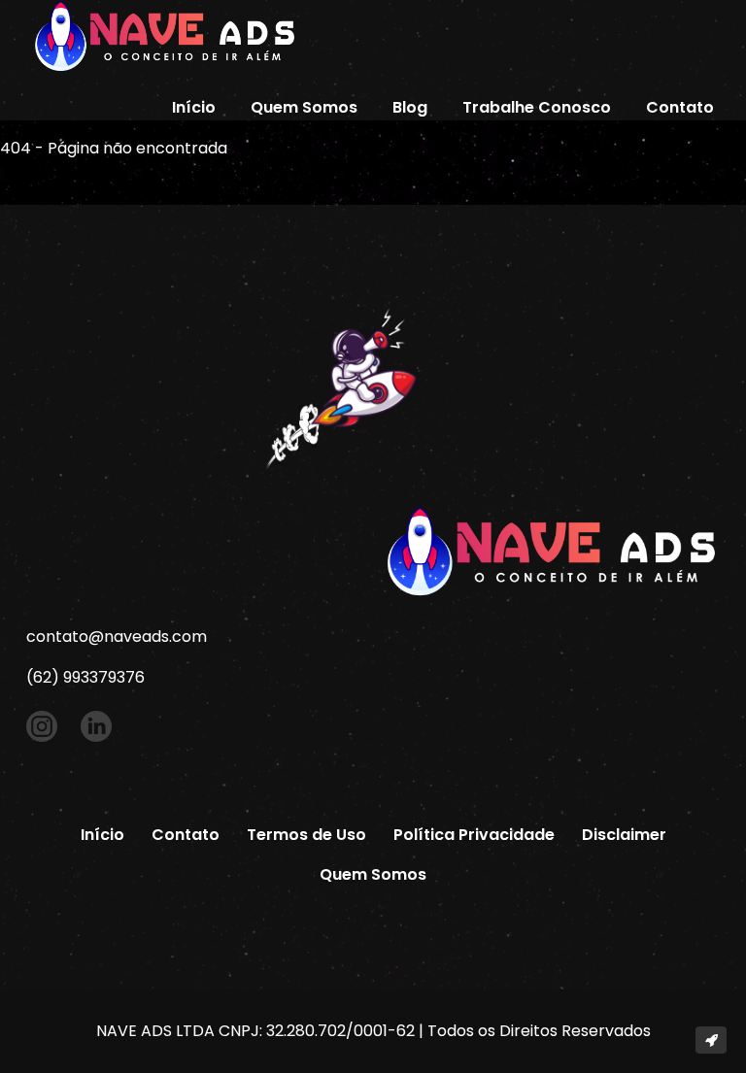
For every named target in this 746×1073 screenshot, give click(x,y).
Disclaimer (624, 834)
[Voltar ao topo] (711, 1040)
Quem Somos (304, 107)
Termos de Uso (306, 834)
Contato (680, 107)
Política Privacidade (474, 834)
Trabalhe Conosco (536, 107)
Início (194, 107)
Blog (409, 107)
